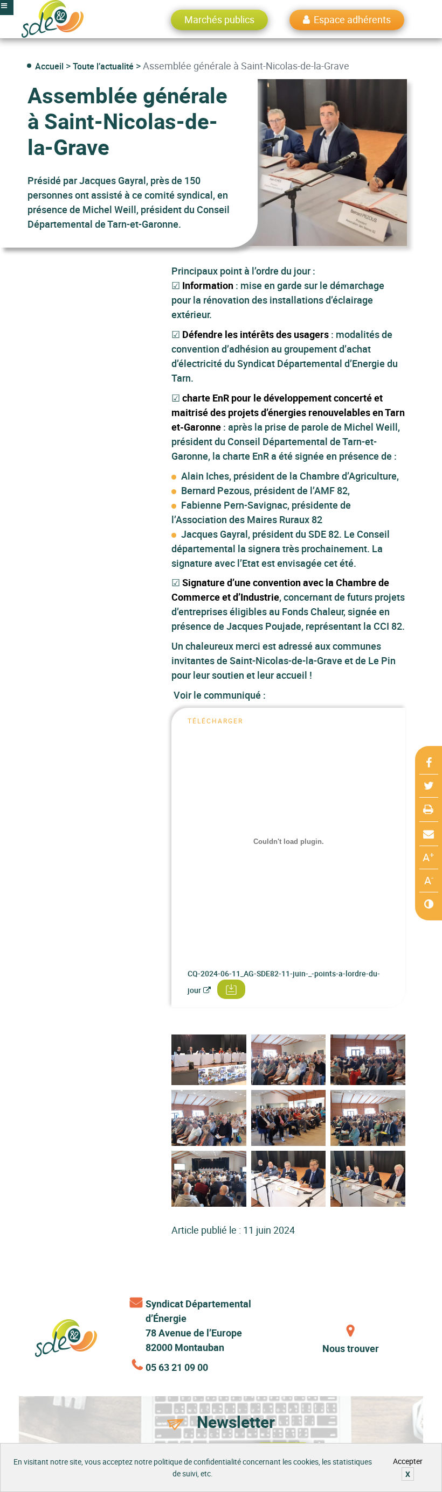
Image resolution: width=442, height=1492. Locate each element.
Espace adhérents (352, 19)
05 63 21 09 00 (177, 1367)
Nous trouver (350, 1348)
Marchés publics (219, 19)
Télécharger (228, 989)
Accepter (408, 1461)
